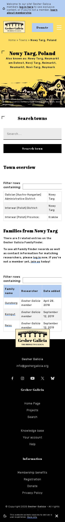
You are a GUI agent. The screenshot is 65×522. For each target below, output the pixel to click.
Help (32, 444)
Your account (32, 437)
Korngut (10, 314)
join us (35, 261)
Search (33, 417)
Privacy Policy (32, 492)
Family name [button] (10, 291)
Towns (23, 40)
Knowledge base (32, 430)
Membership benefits (32, 472)
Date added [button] (52, 291)
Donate (43, 27)
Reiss (8, 325)
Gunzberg (11, 303)
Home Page (32, 403)
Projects (32, 410)
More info (32, 517)
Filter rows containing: (12, 185)
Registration (32, 479)
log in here (26, 7)
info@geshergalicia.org (32, 366)
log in (37, 257)
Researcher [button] (29, 291)
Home (12, 40)
